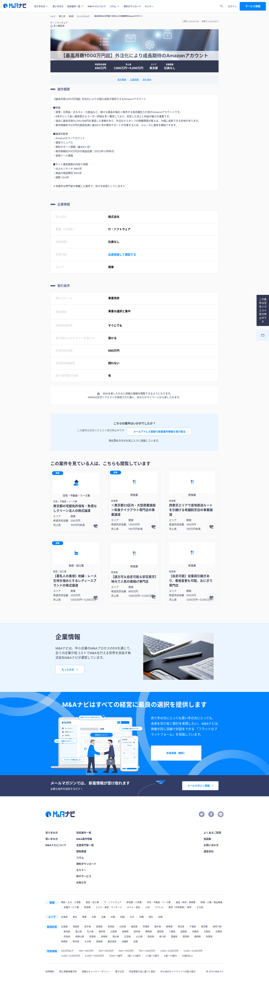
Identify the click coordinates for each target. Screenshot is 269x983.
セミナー (149, 6)
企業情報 (134, 79)
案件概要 (122, 79)
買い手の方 (58, 6)
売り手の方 (39, 6)
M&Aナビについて (97, 6)
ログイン (232, 6)
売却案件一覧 (73, 6)
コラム (113, 6)
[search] (222, 6)
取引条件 (147, 79)
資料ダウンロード (132, 6)
